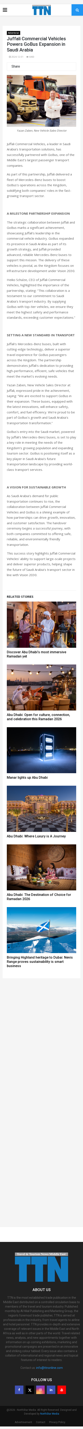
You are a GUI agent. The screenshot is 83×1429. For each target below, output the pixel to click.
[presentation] (15, 105)
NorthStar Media (49, 1413)
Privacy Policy (57, 1422)
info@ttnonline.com (49, 1367)
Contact (40, 1422)
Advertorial (13, 33)
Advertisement (23, 1422)
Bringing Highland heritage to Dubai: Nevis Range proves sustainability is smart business (40, 961)
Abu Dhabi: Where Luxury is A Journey (36, 836)
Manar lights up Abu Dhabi (27, 778)
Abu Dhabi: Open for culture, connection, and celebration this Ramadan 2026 (38, 717)
